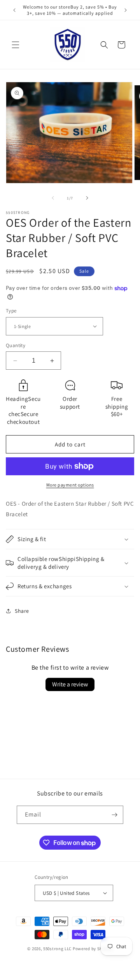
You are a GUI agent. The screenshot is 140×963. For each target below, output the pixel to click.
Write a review (70, 684)
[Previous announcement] (14, 10)
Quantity (15, 345)
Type (11, 310)
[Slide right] (87, 197)
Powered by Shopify (93, 948)
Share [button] (22, 610)
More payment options (70, 485)
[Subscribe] (114, 815)
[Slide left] (52, 197)
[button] (15, 44)
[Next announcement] (125, 10)
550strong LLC (57, 948)
